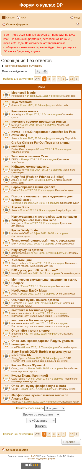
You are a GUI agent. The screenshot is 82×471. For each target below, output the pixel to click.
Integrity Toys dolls (66, 138)
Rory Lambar (18, 263)
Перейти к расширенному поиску (23, 65)
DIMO (14, 159)
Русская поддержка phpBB (41, 458)
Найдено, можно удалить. (30, 166)
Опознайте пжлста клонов (30, 330)
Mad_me (16, 223)
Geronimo (16, 303)
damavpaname (19, 253)
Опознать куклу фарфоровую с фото (38, 386)
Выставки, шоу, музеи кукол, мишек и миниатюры (40, 316)
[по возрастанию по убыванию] (41, 420)
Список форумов (17, 449)
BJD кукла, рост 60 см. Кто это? (34, 270)
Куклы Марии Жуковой (28, 365)
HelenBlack (17, 95)
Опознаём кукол (64, 190)
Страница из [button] (37, 78)
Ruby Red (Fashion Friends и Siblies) (37, 177)
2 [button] (49, 79)
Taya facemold (21, 102)
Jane (14, 105)
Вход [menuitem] (77, 17)
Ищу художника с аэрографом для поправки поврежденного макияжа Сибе (44, 218)
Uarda (14, 389)
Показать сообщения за (30, 408)
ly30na (15, 124)
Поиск (38, 71)
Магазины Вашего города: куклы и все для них (44, 264)
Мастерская (63, 286)
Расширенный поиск (45, 71)
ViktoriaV (16, 401)
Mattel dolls (69, 95)
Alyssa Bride (20, 207)
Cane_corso (18, 368)
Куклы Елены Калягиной (29, 375)
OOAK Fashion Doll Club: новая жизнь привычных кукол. (41, 359)
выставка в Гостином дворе (32, 310)
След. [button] (76, 78)
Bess (14, 286)
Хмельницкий (21, 260)
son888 (15, 347)
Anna (14, 293)
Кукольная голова (24, 111)
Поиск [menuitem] (78, 25)
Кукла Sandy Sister (25, 230)
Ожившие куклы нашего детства (35, 300)
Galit (13, 190)
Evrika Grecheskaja (22, 149)
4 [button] (58, 79)
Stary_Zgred (18, 358)
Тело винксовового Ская (29, 156)
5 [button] (63, 79)
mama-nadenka (20, 313)
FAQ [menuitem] (23, 17)
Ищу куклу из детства (27, 250)
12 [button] (71, 79)
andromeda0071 (20, 233)
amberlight (17, 114)
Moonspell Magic (23, 92)
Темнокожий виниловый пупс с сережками (43, 240)
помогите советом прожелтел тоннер (38, 121)
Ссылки (10, 17)
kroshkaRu (17, 169)
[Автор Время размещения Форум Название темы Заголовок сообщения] (41, 414)
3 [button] (54, 79)
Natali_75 (16, 273)
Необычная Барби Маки (29, 290)
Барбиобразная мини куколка (33, 187)
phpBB (33, 456)
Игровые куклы (20, 152)
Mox (13, 243)
